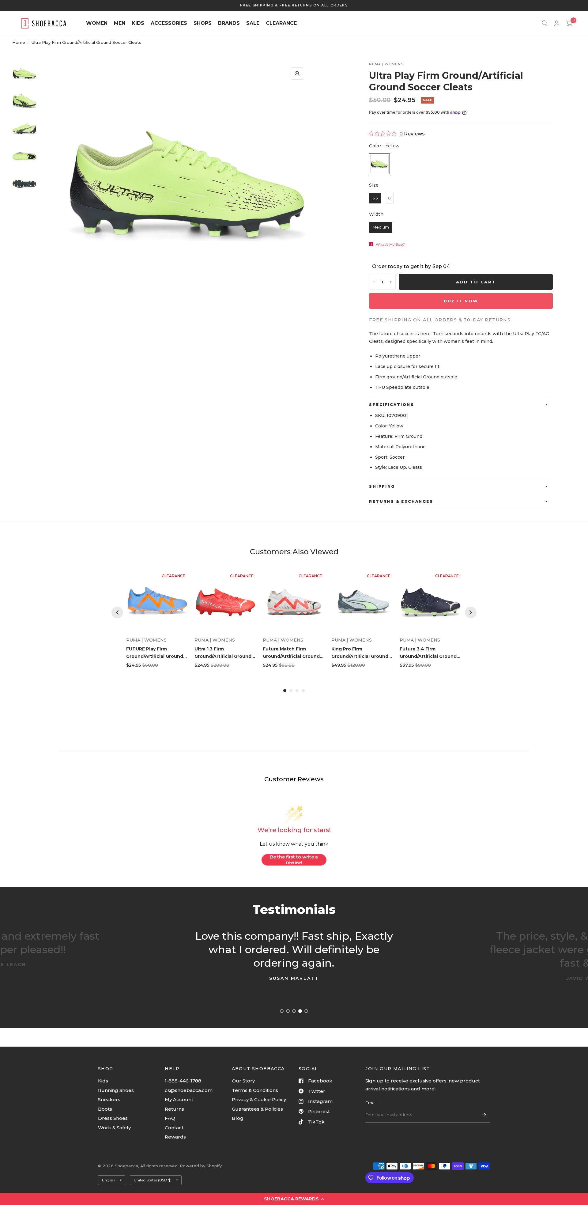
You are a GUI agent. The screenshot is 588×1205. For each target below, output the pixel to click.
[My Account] (557, 23)
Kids (103, 1081)
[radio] (379, 163)
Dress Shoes (113, 1118)
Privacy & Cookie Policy (259, 1099)
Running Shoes (116, 1090)
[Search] (545, 23)
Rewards (175, 1137)
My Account (179, 1099)
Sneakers (109, 1099)
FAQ (170, 1118)
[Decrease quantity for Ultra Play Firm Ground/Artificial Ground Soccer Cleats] (374, 282)
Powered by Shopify (201, 1165)
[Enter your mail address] (484, 1115)
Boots (105, 1109)
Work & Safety (114, 1128)
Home (18, 42)
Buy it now (461, 300)
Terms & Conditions (255, 1090)
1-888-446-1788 (183, 1081)
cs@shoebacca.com (189, 1090)
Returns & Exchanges (401, 501)
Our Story (243, 1081)
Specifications (391, 404)
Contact (174, 1128)
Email (370, 1102)
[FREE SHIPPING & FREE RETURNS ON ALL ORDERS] (294, 5)
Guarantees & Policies (257, 1109)
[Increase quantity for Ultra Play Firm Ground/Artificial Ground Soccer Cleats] (390, 282)
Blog (237, 1118)
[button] (294, 1199)
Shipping (382, 486)
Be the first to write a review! (294, 859)
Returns (174, 1109)
